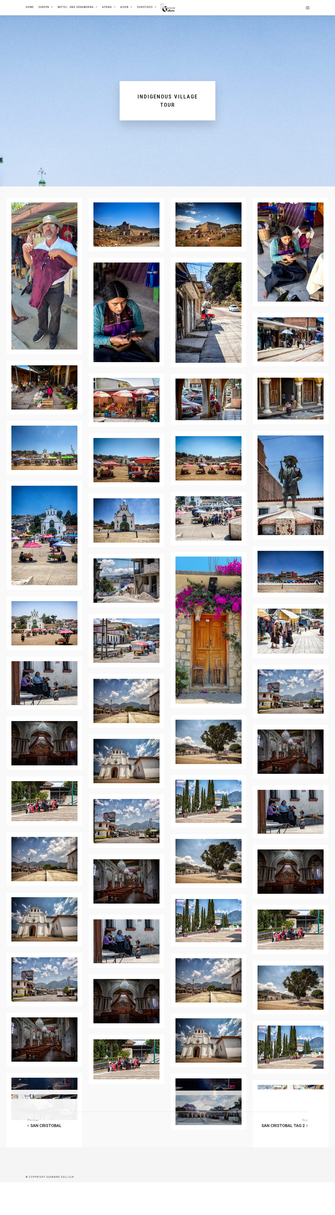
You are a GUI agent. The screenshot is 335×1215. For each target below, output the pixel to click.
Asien (124, 7)
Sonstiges (145, 7)
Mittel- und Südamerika (76, 7)
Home (30, 7)
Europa (44, 7)
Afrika (107, 7)
